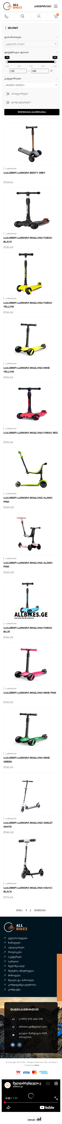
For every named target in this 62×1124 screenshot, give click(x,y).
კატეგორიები (42, 6)
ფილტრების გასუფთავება (32, 112)
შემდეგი (40, 910)
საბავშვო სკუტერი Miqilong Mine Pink (29, 692)
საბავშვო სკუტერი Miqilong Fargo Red (30, 432)
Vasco (36, 1065)
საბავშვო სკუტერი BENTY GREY (24, 172)
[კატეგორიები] (56, 6)
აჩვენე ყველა (14, 85)
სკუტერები (11, 169)
